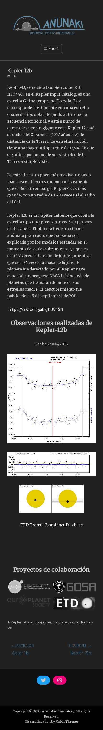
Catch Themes (67, 721)
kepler (74, 622)
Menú (53, 49)
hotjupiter (60, 622)
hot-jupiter (43, 622)
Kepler (16, 622)
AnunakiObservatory (58, 711)
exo (30, 622)
